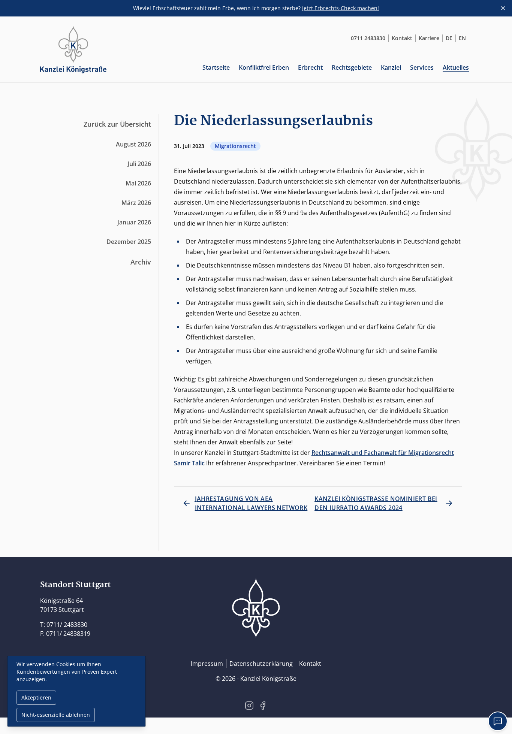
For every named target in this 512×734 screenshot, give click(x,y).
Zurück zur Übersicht (117, 124)
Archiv (140, 261)
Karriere (429, 38)
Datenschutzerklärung (261, 663)
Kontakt (402, 38)
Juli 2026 (139, 164)
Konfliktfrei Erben (264, 67)
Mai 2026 (138, 183)
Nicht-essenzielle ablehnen (55, 714)
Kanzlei (391, 67)
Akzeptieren (36, 697)
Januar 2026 (134, 222)
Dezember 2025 (128, 242)
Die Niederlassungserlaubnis (273, 121)
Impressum (207, 663)
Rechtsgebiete (352, 67)
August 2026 (133, 144)
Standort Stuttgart (75, 585)
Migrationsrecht (235, 145)
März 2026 (136, 203)
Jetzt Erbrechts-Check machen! (340, 8)
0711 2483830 (368, 38)
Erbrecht (310, 67)
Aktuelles (456, 67)
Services (422, 67)
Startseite (216, 67)
